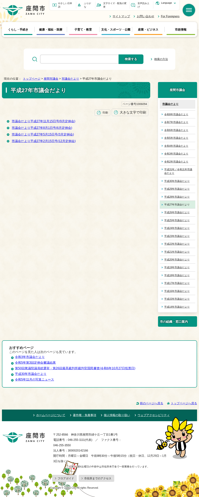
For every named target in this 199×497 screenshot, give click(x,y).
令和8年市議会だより (176, 114)
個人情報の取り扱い (117, 415)
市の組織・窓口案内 (174, 321)
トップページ (31, 78)
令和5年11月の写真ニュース (34, 379)
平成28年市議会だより (177, 196)
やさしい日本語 (65, 5)
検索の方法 (161, 59)
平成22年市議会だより (177, 243)
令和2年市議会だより (176, 161)
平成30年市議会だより (177, 181)
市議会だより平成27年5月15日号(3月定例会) (43, 134)
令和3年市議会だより (176, 153)
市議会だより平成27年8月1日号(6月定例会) (42, 127)
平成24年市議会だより (177, 228)
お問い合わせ (145, 16)
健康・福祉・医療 (50, 29)
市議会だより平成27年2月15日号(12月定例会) (44, 141)
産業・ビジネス (148, 29)
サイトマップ (121, 16)
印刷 (105, 112)
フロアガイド (66, 478)
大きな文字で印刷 (133, 112)
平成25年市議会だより (177, 220)
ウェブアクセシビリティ (154, 415)
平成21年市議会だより (177, 251)
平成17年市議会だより (177, 283)
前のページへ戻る (151, 403)
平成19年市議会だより (177, 267)
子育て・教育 (83, 29)
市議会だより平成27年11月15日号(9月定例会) (43, 121)
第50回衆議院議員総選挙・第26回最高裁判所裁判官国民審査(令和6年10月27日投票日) (75, 368)
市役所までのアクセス (97, 478)
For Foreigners (170, 16)
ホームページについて (50, 415)
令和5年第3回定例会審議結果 (35, 362)
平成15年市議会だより (177, 298)
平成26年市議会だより (177, 212)
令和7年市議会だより (176, 122)
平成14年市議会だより (177, 306)
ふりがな (87, 5)
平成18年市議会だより (177, 275)
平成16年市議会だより (177, 291)
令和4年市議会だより (176, 145)
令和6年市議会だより (176, 130)
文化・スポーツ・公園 (115, 29)
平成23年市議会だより (177, 236)
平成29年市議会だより (177, 188)
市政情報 (181, 29)
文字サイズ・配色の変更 (115, 5)
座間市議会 (51, 78)
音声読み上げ (143, 5)
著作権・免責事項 (84, 415)
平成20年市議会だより (177, 259)
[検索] (189, 10)
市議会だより (70, 78)
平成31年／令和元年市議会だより (178, 171)
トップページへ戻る (184, 403)
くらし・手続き (18, 29)
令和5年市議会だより (176, 137)
